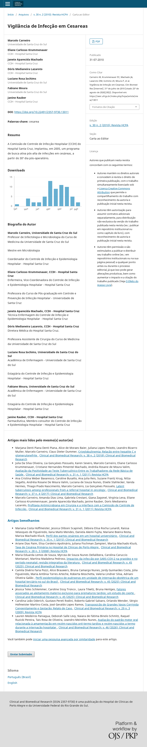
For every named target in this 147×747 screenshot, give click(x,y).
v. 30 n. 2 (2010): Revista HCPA (50, 14)
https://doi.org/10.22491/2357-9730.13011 (41, 112)
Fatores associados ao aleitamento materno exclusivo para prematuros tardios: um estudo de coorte (75, 591)
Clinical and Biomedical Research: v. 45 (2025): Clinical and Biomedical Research (66, 597)
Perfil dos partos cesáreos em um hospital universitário (82, 536)
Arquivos (24, 14)
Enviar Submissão (21, 654)
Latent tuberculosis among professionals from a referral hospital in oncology (69, 488)
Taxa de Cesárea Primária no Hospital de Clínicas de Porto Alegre (57, 547)
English (12, 683)
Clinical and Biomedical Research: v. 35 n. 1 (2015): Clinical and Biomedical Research (74, 537)
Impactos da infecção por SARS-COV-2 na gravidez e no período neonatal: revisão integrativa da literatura (76, 560)
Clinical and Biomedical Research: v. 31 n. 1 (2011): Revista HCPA (67, 474)
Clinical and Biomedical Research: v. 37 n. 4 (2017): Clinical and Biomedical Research (76, 492)
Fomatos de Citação (103, 107)
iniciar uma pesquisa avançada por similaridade (64, 639)
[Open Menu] (7, 4)
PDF (97, 41)
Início (11, 14)
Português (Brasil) (19, 677)
